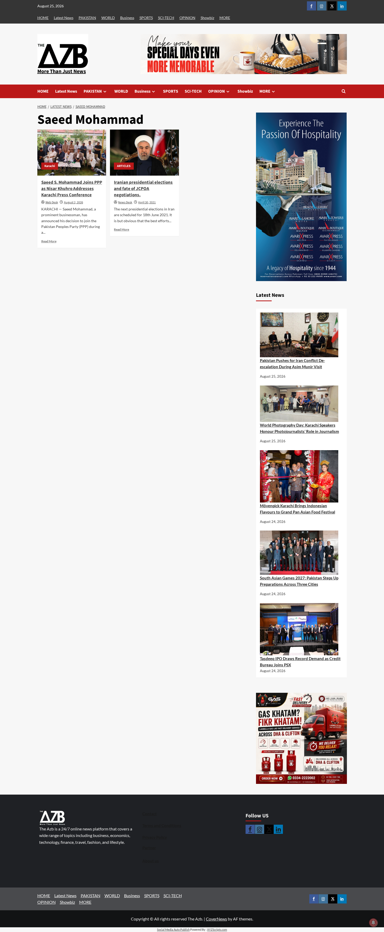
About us (150, 860)
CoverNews (216, 918)
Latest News (63, 17)
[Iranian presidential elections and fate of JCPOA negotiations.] (144, 153)
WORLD (108, 17)
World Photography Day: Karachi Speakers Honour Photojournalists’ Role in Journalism (299, 428)
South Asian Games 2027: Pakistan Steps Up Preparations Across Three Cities (299, 581)
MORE (224, 17)
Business (127, 17)
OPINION (187, 17)
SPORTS (146, 17)
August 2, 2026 (73, 202)
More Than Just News (61, 71)
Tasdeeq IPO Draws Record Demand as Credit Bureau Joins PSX (300, 661)
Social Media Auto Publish (173, 929)
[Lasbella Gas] (301, 738)
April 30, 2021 (147, 202)
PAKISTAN (87, 17)
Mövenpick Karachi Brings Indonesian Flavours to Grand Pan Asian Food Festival (297, 508)
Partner (149, 847)
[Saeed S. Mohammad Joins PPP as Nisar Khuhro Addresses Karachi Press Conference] (71, 153)
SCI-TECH (166, 17)
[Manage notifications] (373, 922)
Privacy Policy (154, 837)
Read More (48, 241)
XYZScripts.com (217, 929)
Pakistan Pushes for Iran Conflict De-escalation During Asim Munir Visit (292, 363)
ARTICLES (124, 166)
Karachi (49, 166)
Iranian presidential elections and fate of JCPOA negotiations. (143, 188)
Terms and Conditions (161, 825)
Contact (149, 813)
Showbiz (207, 17)
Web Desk (51, 202)
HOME (43, 17)
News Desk (125, 202)
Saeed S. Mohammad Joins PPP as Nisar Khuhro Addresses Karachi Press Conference (71, 188)
